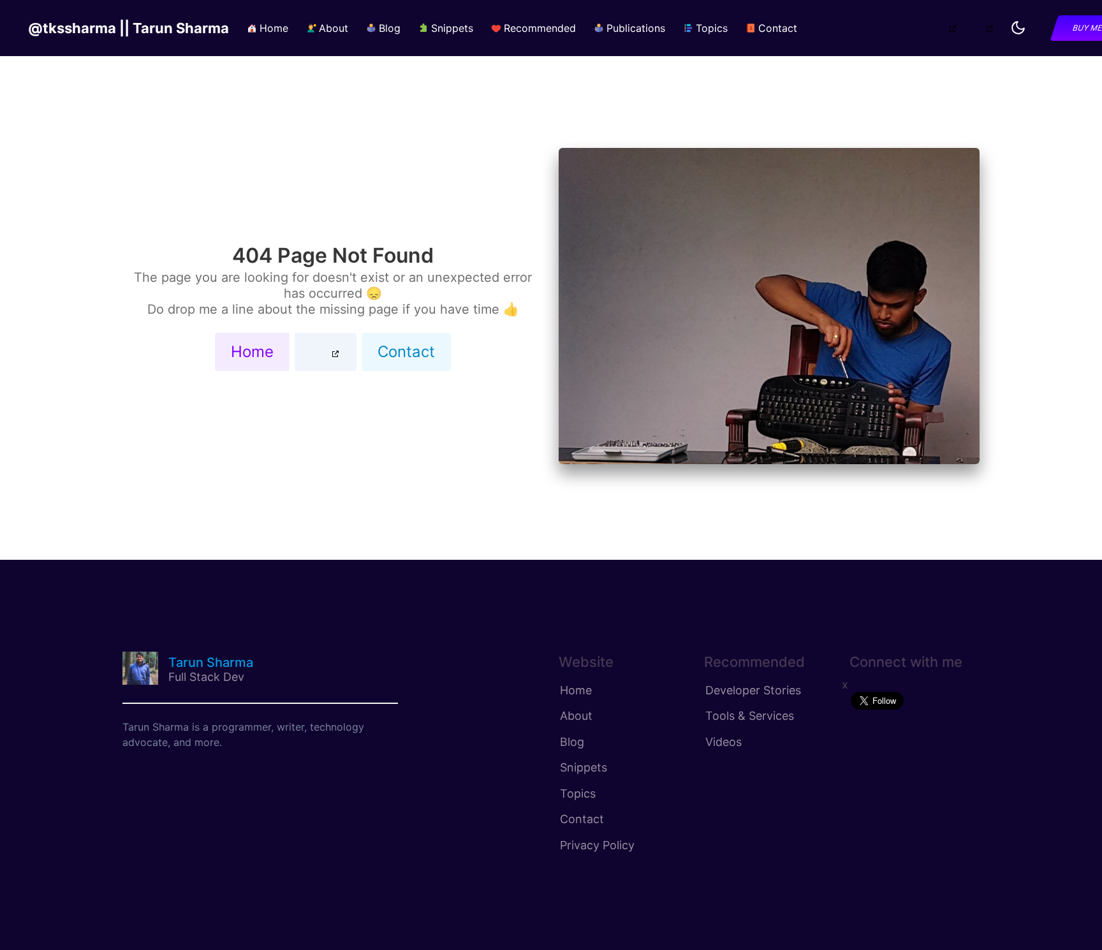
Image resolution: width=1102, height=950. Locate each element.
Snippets (583, 767)
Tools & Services (749, 715)
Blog (572, 742)
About (576, 715)
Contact (406, 351)
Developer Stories (753, 690)
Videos (723, 742)
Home (252, 351)
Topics (578, 793)
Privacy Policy (597, 845)
